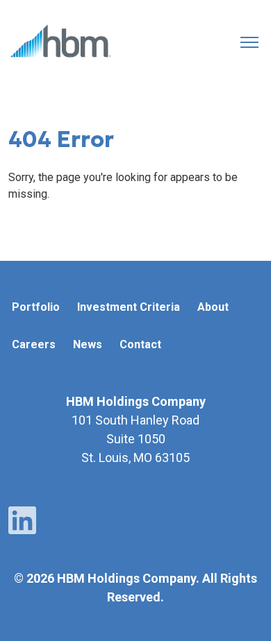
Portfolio (36, 307)
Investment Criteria (128, 307)
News (87, 344)
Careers (34, 344)
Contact (140, 344)
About (213, 307)
